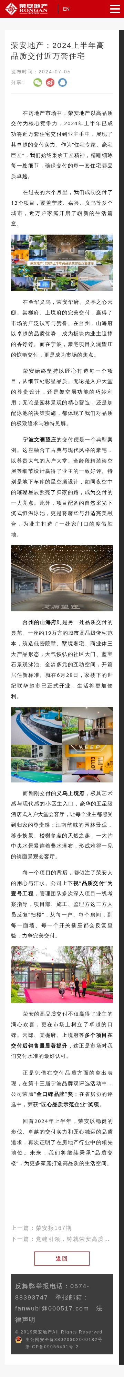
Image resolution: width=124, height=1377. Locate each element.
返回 (62, 1258)
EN (66, 9)
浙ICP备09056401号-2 (52, 1346)
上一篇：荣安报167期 (41, 1228)
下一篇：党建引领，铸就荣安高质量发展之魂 (62, 1239)
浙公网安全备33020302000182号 (64, 1339)
